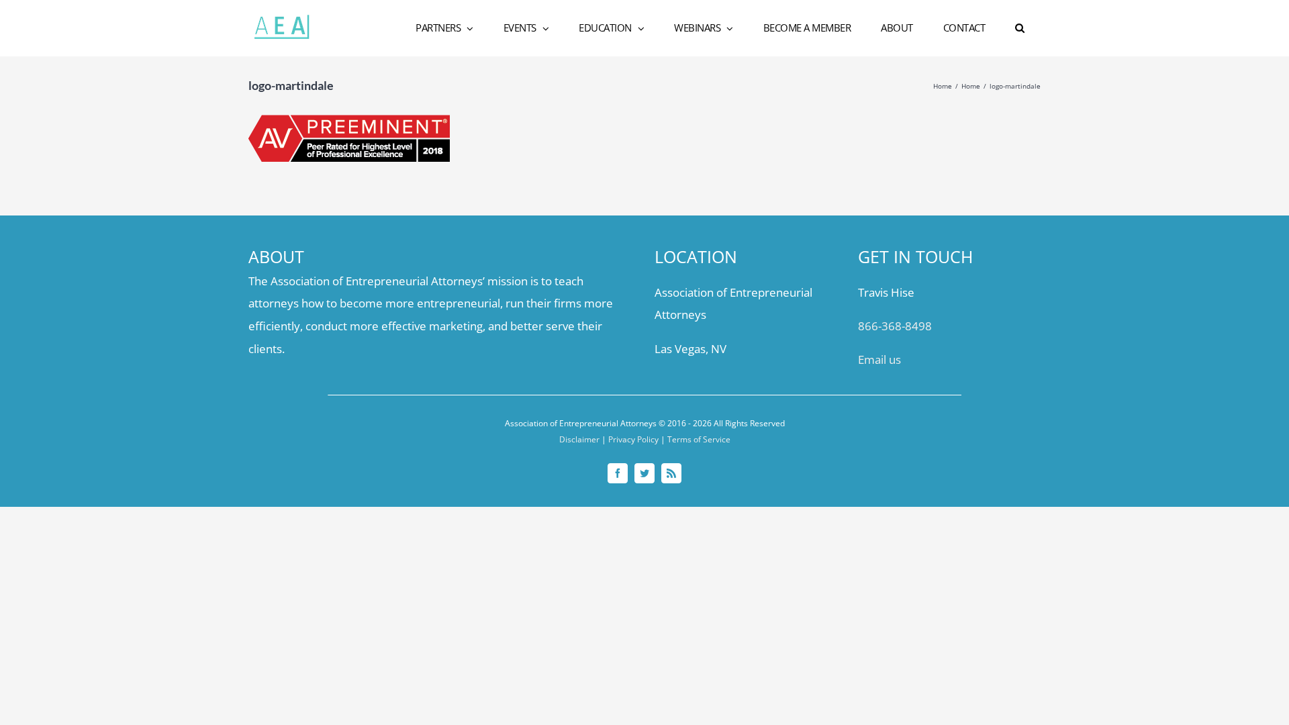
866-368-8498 (895, 326)
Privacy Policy (633, 439)
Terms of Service (698, 439)
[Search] (1020, 28)
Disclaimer (579, 439)
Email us (879, 359)
